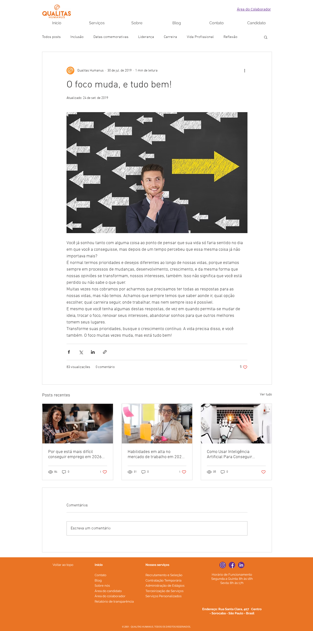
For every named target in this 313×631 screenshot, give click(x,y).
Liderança (146, 37)
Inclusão (77, 37)
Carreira (170, 37)
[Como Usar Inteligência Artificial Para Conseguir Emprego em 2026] (236, 423)
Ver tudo (266, 395)
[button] (265, 37)
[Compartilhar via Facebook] (69, 352)
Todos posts (51, 37)
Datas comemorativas (110, 37)
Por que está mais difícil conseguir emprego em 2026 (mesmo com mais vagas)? (75, 454)
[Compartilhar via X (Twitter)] (80, 352)
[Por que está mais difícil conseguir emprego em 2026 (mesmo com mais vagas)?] (77, 423)
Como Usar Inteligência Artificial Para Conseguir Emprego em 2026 (229, 454)
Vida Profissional (200, 37)
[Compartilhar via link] (104, 352)
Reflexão (230, 37)
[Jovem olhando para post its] (157, 423)
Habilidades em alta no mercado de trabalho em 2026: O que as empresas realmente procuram (156, 454)
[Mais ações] (244, 70)
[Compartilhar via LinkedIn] (92, 352)
